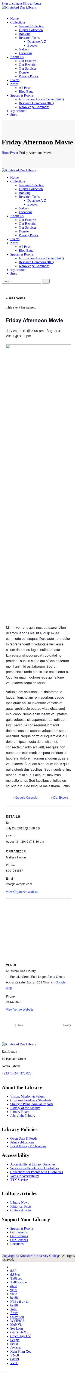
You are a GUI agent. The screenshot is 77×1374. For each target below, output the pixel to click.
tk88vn (15, 1274)
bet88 (14, 1297)
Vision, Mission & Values (27, 1096)
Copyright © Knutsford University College (31, 1256)
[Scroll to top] (4, 1370)
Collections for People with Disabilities (36, 1172)
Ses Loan (16, 1328)
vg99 (13, 1290)
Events (14, 152)
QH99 (14, 1359)
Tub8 (13, 1309)
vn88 (13, 1294)
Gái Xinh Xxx (20, 1332)
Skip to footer (32, 3)
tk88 (13, 1271)
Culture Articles (20, 1210)
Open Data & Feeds (23, 1138)
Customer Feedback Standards (30, 1100)
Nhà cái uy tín (19, 1301)
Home (6, 152)
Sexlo (14, 1344)
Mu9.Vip (16, 1324)
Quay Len (17, 1317)
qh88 (13, 1286)
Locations (17, 1244)
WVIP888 (17, 1321)
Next (66, 1025)
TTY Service (19, 1179)
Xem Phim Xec (20, 1351)
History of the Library (25, 1108)
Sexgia (14, 1340)
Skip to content (12, 3)
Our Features (19, 1236)
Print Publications (22, 1142)
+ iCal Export (59, 797)
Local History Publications (28, 1146)
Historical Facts (20, 1206)
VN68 (14, 1355)
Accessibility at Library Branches (32, 1164)
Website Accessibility (24, 1176)
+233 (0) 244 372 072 (16, 1073)
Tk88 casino (18, 1282)
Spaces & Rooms (22, 1228)
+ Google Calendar (25, 797)
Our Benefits (19, 1232)
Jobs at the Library (22, 1115)
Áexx (14, 1313)
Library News (19, 1202)
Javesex (15, 1347)
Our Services (19, 1240)
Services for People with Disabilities (34, 1168)
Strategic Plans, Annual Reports (31, 1104)
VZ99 (14, 1363)
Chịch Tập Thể (20, 1336)
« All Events (15, 297)
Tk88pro (16, 1278)
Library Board (20, 1112)
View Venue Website (20, 1009)
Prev (20, 1025)
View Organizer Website (22, 891)
